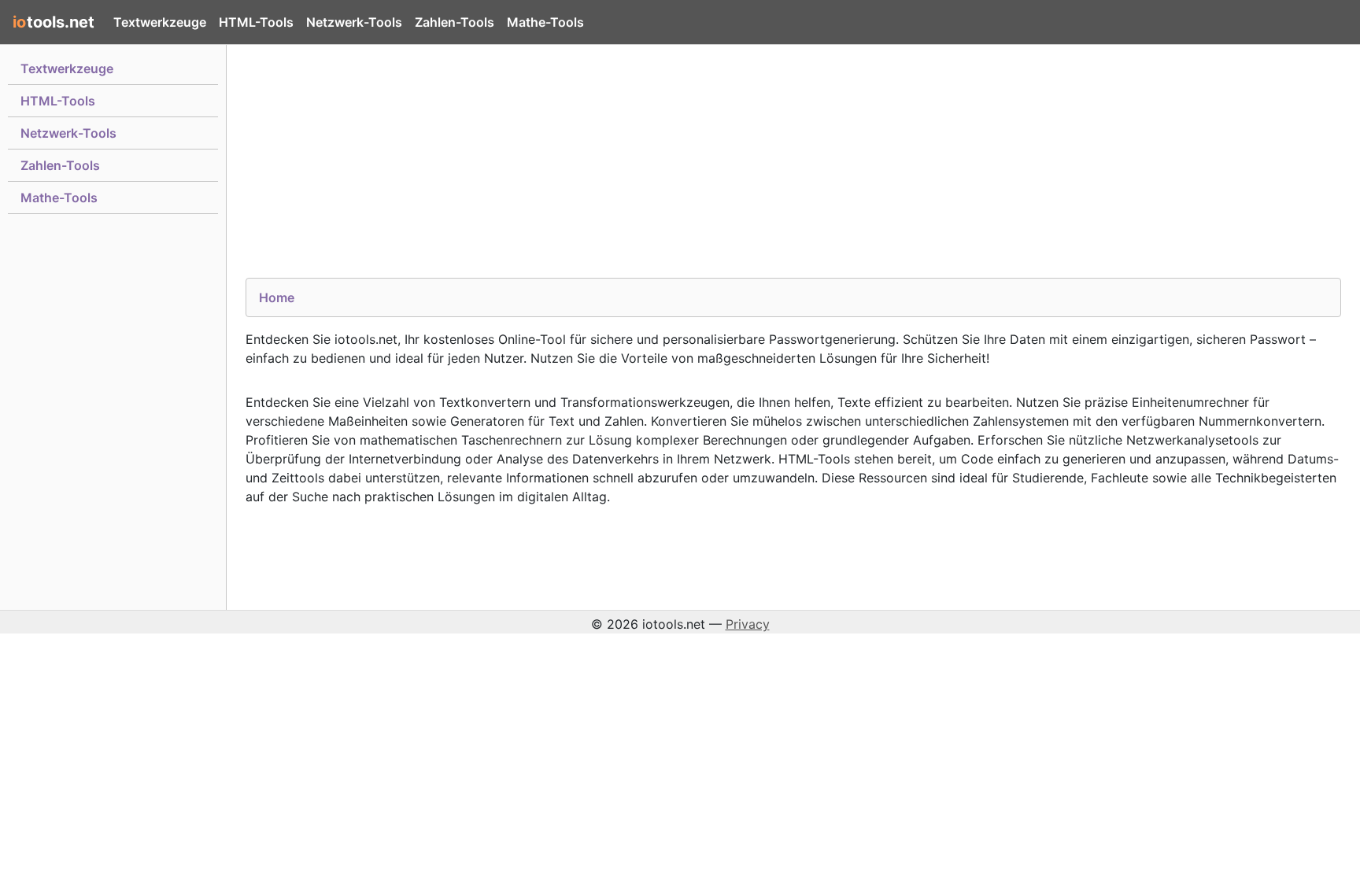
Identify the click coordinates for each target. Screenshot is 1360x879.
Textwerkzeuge (159, 22)
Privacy (748, 624)
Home (276, 297)
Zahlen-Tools (454, 22)
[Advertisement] (718, 167)
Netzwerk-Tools (354, 22)
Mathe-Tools (545, 22)
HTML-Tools (256, 22)
